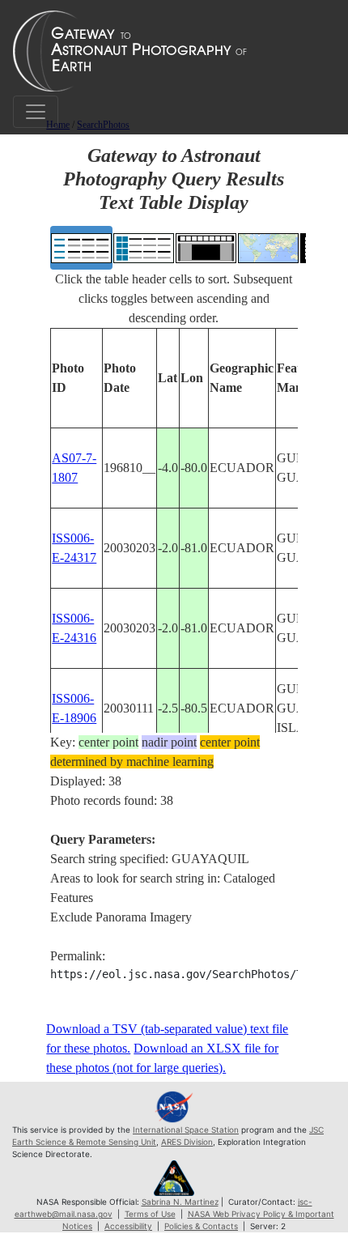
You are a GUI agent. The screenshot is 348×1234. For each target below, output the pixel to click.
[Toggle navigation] (35, 112)
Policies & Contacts (201, 1226)
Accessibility (128, 1226)
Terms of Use (150, 1214)
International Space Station (186, 1129)
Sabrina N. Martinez (180, 1201)
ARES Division (187, 1142)
